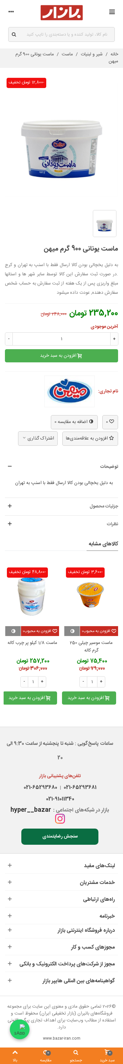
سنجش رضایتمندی (60, 836)
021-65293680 (40, 787)
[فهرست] (112, 13)
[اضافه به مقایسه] (72, 631)
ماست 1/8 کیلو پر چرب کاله (32, 643)
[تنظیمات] (11, 13)
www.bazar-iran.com (61, 1039)
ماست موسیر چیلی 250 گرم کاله (91, 647)
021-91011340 (60, 799)
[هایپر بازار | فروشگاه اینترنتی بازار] (61, 12)
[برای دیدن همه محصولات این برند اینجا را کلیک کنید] (69, 391)
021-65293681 (78, 787)
